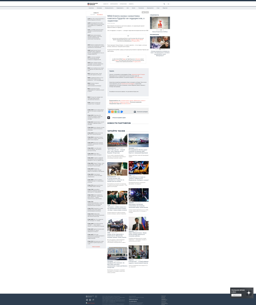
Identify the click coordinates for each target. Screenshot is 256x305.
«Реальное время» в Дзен (119, 117)
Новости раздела (96, 246)
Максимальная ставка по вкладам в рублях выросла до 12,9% (96, 242)
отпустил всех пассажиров (127, 83)
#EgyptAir (133, 39)
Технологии (141, 8)
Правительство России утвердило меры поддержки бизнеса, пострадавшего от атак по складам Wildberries (96, 52)
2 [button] (159, 30)
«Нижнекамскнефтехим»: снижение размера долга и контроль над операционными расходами (96, 203)
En (168, 4)
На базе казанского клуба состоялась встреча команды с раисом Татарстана (117, 210)
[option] (160, 23)
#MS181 (141, 39)
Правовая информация (164, 299)
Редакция (163, 296)
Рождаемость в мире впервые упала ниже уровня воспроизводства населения (95, 210)
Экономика (99, 8)
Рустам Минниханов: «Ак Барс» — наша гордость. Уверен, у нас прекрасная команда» (96, 225)
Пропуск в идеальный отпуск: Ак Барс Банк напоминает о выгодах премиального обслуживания (96, 46)
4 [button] (163, 30)
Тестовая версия (133, 301)
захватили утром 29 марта (138, 74)
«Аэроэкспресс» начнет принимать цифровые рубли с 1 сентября (96, 123)
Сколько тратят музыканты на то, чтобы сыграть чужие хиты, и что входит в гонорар (138, 208)
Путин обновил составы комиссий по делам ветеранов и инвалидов (96, 129)
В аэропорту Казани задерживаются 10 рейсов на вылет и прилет (96, 90)
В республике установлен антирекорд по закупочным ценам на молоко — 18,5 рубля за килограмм (117, 182)
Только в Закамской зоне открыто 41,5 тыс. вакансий (139, 264)
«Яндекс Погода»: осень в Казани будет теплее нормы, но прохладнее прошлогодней (96, 164)
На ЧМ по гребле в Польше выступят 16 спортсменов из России (95, 181)
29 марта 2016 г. (136, 41)
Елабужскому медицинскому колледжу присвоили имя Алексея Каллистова (96, 215)
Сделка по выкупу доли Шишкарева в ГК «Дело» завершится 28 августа (96, 230)
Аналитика (91, 8)
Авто (128, 8)
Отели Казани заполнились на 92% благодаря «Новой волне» (95, 175)
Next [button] (169, 23)
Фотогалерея (114, 4)
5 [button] (164, 49)
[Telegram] (119, 112)
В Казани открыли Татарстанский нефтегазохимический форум (94, 84)
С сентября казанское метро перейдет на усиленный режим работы (95, 31)
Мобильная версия (133, 299)
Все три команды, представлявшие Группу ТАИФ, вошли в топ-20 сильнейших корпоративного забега (117, 238)
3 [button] (161, 30)
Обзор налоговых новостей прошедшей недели (138, 153)
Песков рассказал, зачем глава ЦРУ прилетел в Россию (95, 74)
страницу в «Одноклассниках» (121, 102)
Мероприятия (150, 8)
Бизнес (133, 8)
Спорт (158, 8)
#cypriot (117, 60)
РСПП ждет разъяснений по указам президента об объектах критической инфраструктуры (96, 236)
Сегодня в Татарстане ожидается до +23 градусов (94, 103)
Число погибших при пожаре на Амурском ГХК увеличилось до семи (96, 69)
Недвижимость (120, 8)
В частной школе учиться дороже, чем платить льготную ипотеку (94, 149)
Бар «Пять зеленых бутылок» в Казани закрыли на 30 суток (96, 19)
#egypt (124, 59)
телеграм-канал (124, 100)
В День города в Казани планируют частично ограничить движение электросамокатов (95, 64)
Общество (165, 8)
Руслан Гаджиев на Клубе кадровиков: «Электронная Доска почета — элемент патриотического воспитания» (95, 196)
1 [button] (157, 30)
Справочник (123, 4)
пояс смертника (138, 77)
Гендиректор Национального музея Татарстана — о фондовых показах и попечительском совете (138, 237)
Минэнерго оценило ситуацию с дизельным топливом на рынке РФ (95, 144)
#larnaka (138, 59)
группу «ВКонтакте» (135, 100)
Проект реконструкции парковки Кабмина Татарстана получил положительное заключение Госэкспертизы (95, 37)
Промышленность (109, 8)
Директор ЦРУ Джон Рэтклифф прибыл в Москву (95, 186)
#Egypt (137, 39)
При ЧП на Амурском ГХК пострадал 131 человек (95, 220)
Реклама (163, 297)
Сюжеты (131, 4)
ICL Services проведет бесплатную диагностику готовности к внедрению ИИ (94, 58)
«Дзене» (129, 103)
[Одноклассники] (147, 12)
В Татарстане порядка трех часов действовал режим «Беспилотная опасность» (95, 98)
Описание (163, 301)
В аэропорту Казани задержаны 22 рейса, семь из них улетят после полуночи (95, 138)
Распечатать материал (142, 111)
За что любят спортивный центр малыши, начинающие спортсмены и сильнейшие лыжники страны (116, 154)
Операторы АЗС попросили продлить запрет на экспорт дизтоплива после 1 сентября (95, 117)
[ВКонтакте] (143, 12)
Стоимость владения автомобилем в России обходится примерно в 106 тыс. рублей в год (95, 159)
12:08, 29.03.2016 (111, 23)
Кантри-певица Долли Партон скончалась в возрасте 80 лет (96, 111)
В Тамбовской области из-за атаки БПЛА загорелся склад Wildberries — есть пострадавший (95, 79)
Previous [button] (151, 23)
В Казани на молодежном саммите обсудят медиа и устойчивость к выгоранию (96, 170)
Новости (105, 4)
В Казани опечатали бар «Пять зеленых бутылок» (95, 133)
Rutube (123, 103)
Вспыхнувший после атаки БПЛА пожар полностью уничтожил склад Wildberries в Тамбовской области (96, 24)
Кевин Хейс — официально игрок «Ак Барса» (94, 154)
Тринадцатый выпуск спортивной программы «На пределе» (139, 180)
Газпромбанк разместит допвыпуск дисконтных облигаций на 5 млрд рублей (95, 191)
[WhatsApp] (115, 112)
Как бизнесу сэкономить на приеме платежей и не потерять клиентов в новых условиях (117, 267)
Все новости (100, 14)
